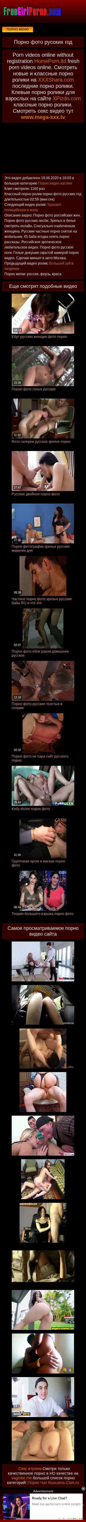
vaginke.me (21, 1478)
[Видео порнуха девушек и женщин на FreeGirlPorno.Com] (32, 11)
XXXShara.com (56, 80)
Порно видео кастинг (55, 183)
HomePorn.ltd (50, 61)
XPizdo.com (67, 98)
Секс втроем (29, 1468)
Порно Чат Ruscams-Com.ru (53, 1482)
